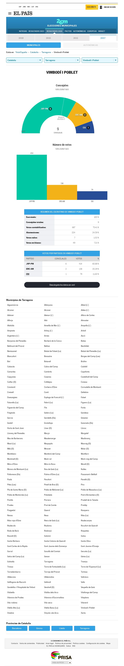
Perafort (47, 479)
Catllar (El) (11, 382)
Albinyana (48, 305)
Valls (83, 582)
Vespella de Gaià (88, 587)
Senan (47, 556)
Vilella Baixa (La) (51, 608)
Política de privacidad (63, 643)
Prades (10, 505)
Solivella (10, 561)
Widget (101, 31)
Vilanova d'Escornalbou (54, 597)
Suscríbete (91, 7)
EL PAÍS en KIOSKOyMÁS (55, 646)
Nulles (83, 469)
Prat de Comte (50, 505)
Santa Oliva (86, 541)
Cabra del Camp (51, 366)
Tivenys (84, 561)
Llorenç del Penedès (16, 433)
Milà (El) (10, 449)
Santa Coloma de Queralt (54, 541)
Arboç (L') (48, 331)
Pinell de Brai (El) (51, 484)
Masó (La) (11, 443)
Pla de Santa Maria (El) (16, 490)
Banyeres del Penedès (16, 341)
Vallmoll (47, 582)
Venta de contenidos (27, 643)
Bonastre (48, 356)
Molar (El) (85, 449)
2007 (102, 38)
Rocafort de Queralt (89, 526)
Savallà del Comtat (52, 551)
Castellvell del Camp (89, 377)
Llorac (83, 428)
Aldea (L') (85, 310)
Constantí (11, 387)
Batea (83, 341)
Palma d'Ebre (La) (51, 474)
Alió (45, 320)
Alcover (47, 310)
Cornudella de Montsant (91, 387)
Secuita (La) (86, 551)
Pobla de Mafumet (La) (53, 490)
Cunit (46, 392)
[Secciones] (9, 13)
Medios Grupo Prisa (61, 662)
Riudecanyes (86, 520)
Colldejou (48, 382)
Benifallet (85, 346)
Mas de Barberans (15, 438)
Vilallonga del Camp (89, 592)
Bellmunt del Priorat (15, 346)
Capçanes (11, 377)
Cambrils (48, 372)
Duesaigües (12, 397)
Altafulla (10, 325)
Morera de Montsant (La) (17, 469)
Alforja (10, 320)
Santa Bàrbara (13, 541)
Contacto (14, 643)
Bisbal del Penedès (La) (91, 351)
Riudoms (48, 526)
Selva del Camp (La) (15, 556)
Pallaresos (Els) (13, 474)
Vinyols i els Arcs (51, 613)
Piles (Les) (11, 484)
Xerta (83, 613)
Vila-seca (48, 603)
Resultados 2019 (54, 31)
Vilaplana (85, 597)
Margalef (84, 433)
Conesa (84, 382)
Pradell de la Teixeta (89, 500)
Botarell (47, 361)
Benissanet (12, 351)
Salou (83, 536)
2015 (48, 38)
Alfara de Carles (88, 315)
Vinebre (10, 613)
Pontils (10, 500)
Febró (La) (48, 402)
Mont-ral (47, 459)
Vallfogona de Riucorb (16, 582)
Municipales (33, 45)
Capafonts (85, 372)
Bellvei (47, 346)
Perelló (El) (85, 479)
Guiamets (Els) (87, 423)
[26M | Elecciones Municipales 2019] (62, 22)
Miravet (47, 449)
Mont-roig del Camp (89, 459)
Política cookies (79, 643)
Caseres (47, 377)
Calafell (84, 366)
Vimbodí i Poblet (88, 608)
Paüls (9, 479)
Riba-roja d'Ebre (14, 520)
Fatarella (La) (12, 402)
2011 (75, 38)
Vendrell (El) (49, 587)
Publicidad (40, 643)
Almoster (85, 320)
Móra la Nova (49, 464)
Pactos (68, 31)
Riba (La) (84, 515)
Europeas (92, 31)
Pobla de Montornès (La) (17, 495)
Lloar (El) (48, 428)
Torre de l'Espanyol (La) (91, 567)
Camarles (11, 372)
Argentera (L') (13, 336)
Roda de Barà (13, 531)
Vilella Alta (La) (13, 608)
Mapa (108, 643)
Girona (39, 628)
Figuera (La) (86, 402)
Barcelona (16, 628)
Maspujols (48, 443)
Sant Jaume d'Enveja (90, 546)
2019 (21, 38)
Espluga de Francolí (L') (54, 397)
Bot (8, 361)
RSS (73, 646)
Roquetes (85, 531)
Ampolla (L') (86, 325)
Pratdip (84, 505)
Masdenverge (50, 438)
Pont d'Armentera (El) (90, 495)
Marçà (47, 433)
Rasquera (85, 510)
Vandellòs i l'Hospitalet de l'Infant (21, 587)
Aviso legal (50, 643)
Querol (47, 510)
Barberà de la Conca (53, 341)
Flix (45, 408)
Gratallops (48, 423)
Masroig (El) (86, 443)
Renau (10, 515)
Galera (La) (49, 413)
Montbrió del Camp (52, 454)
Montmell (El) (12, 459)
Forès (83, 408)
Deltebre (84, 392)
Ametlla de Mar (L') (52, 325)
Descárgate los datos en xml (62, 285)
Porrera (47, 500)
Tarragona (48, 561)
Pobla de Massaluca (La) (91, 490)
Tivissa (10, 567)
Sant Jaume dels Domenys (55, 546)
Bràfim (84, 361)
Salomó (47, 536)
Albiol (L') (85, 305)
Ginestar (84, 418)
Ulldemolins (49, 577)
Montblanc (11, 454)
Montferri (85, 454)
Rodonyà (48, 531)
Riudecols (11, 526)
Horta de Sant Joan (15, 428)
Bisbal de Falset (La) (52, 351)
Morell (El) (85, 464)
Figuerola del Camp (15, 408)
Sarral (10, 551)
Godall (10, 423)
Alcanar (10, 310)
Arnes (46, 336)
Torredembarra (13, 572)
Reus (46, 515)
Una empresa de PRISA (61, 655)
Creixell (10, 392)
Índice (68, 646)
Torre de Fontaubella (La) (54, 567)
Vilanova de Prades (15, 597)
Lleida (62, 628)
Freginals (11, 413)
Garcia (10, 418)
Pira (82, 484)
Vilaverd (84, 603)
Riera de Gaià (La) (51, 520)
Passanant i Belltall (89, 474)
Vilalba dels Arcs (51, 592)
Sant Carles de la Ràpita (17, 546)
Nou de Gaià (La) (51, 469)
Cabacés (11, 366)
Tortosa (84, 572)
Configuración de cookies (95, 643)
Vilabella (11, 592)
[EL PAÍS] (23, 13)
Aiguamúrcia (12, 305)
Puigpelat (11, 510)
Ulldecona (11, 577)
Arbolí (83, 331)
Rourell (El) (11, 536)
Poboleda (48, 495)
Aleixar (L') (48, 315)
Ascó (83, 336)
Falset (83, 397)
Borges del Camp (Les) (90, 356)
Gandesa (84, 413)
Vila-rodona (12, 603)
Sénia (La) (85, 556)
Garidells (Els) (50, 418)
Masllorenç (85, 438)
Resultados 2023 (36, 31)
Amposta (11, 331)
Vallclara (84, 577)
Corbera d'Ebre (50, 387)
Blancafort (11, 356)
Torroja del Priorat (52, 572)
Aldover (10, 315)
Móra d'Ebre (12, 464)
